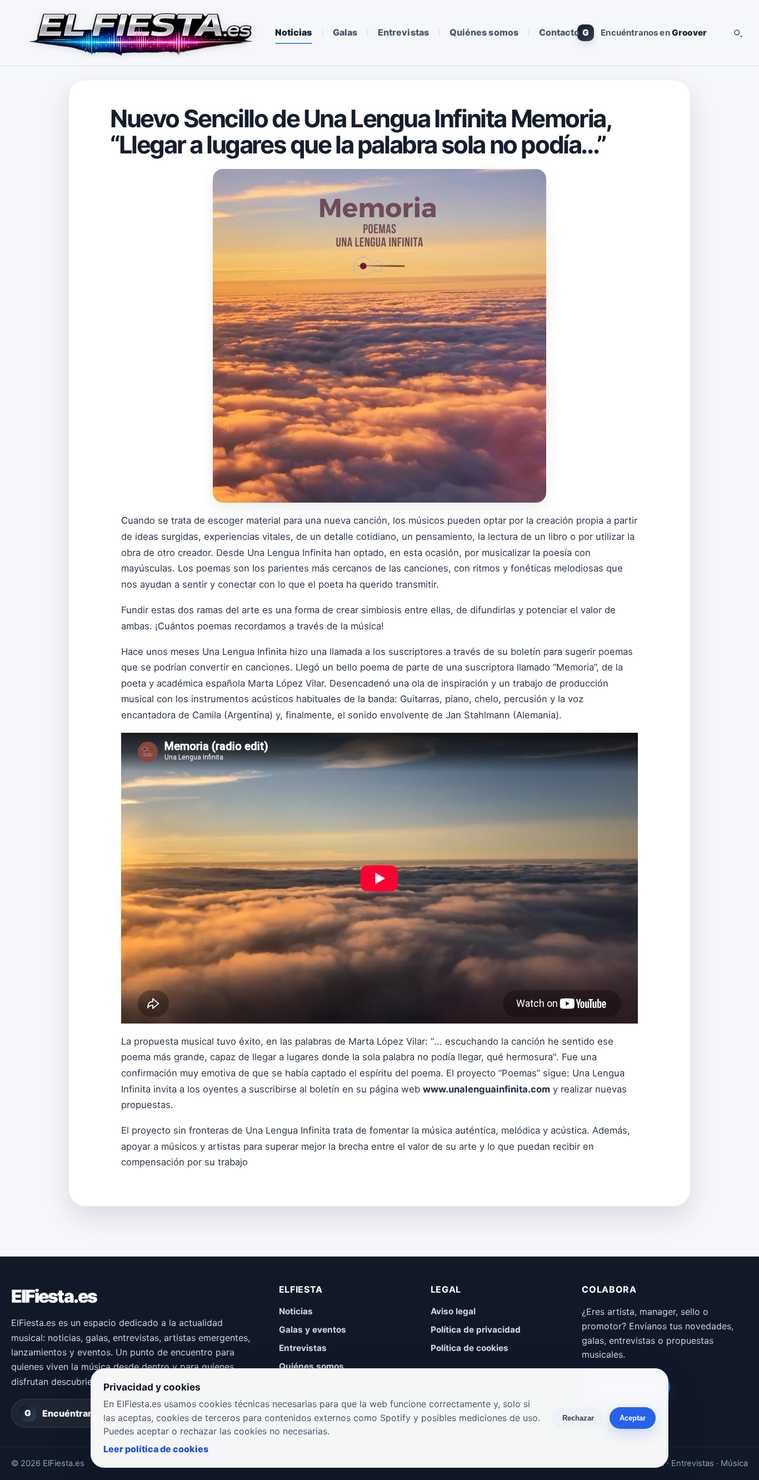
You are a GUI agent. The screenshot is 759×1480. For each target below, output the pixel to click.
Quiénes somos (484, 32)
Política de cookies (469, 1348)
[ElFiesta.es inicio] (139, 33)
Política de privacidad (476, 1329)
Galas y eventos (312, 1329)
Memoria (575, 667)
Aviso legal (453, 1311)
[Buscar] (737, 32)
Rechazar (578, 1418)
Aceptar (633, 1418)
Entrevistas (403, 32)
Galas (345, 32)
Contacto (559, 32)
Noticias (293, 32)
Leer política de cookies (155, 1448)
